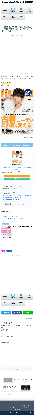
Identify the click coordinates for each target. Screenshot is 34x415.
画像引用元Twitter (28, 137)
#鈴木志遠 (13, 197)
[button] (30, 246)
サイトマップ (17, 409)
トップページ (6, 221)
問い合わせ (25, 407)
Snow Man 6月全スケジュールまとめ (13, 218)
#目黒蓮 (24, 195)
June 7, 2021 (23, 204)
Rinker (19, 171)
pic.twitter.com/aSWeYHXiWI (11, 199)
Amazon (17, 176)
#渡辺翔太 (13, 188)
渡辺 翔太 (10, 251)
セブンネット (17, 179)
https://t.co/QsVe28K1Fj (10, 195)
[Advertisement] (17, 53)
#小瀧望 (19, 195)
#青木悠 (18, 197)
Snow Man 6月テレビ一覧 (10, 216)
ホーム (9, 405)
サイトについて (25, 405)
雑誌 (4, 251)
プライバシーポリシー (9, 407)
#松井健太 (7, 197)
